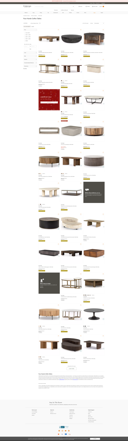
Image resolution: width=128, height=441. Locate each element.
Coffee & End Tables (34, 15)
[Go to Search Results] (73, 6)
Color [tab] (25, 52)
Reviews (91, 421)
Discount (72, 413)
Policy (90, 416)
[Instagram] (62, 431)
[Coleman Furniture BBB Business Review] (64, 427)
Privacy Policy (61, 439)
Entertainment (55, 12)
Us (51, 411)
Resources (72, 10)
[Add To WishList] (58, 29)
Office (85, 12)
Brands (102, 12)
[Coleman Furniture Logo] (27, 7)
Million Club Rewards (64, 10)
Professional (56, 10)
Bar (48, 12)
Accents (78, 12)
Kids (63, 12)
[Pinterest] (69, 431)
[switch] (39, 23)
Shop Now (49, 102)
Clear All (32, 26)
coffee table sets (61, 379)
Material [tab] (25, 59)
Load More (71, 368)
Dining (41, 12)
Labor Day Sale (63, 146)
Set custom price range (27, 44)
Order (34, 413)
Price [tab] (25, 29)
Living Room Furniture (26, 15)
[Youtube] (65, 431)
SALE (94, 12)
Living (33, 12)
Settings (34, 411)
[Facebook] (59, 431)
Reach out (41, 287)
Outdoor (70, 12)
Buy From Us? (53, 413)
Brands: (25, 26)
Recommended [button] (96, 23)
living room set (75, 379)
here (73, 439)
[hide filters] (25, 23)
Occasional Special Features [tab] (29, 62)
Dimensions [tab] (26, 66)
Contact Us (103, 3)
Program (71, 411)
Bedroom (26, 12)
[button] (80, 6)
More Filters (25, 68)
